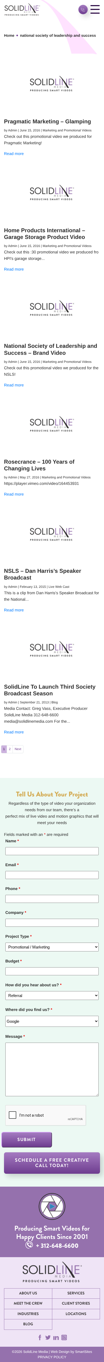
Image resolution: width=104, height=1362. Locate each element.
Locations (76, 1314)
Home (9, 35)
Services (76, 1293)
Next (18, 749)
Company (15, 912)
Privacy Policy (52, 1357)
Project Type (18, 936)
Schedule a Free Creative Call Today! (52, 1163)
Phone (12, 889)
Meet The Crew (28, 1303)
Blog (28, 1324)
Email (12, 865)
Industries (28, 1314)
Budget (13, 961)
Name (12, 841)
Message (15, 1036)
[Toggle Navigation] (95, 9)
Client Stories (76, 1303)
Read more (14, 154)
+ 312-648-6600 (56, 1245)
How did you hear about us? (33, 985)
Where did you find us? (28, 1009)
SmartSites (83, 1352)
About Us (28, 1293)
